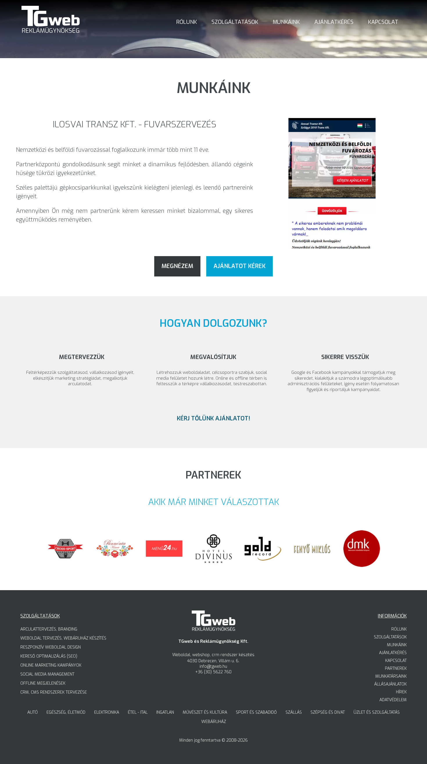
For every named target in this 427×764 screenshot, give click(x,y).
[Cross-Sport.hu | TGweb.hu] (65, 566)
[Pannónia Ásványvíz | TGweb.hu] (114, 566)
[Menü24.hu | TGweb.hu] (164, 566)
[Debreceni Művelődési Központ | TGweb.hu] (361, 566)
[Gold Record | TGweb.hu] (263, 566)
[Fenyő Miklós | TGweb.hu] (312, 566)
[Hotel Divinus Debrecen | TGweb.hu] (213, 566)
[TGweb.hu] (50, 20)
